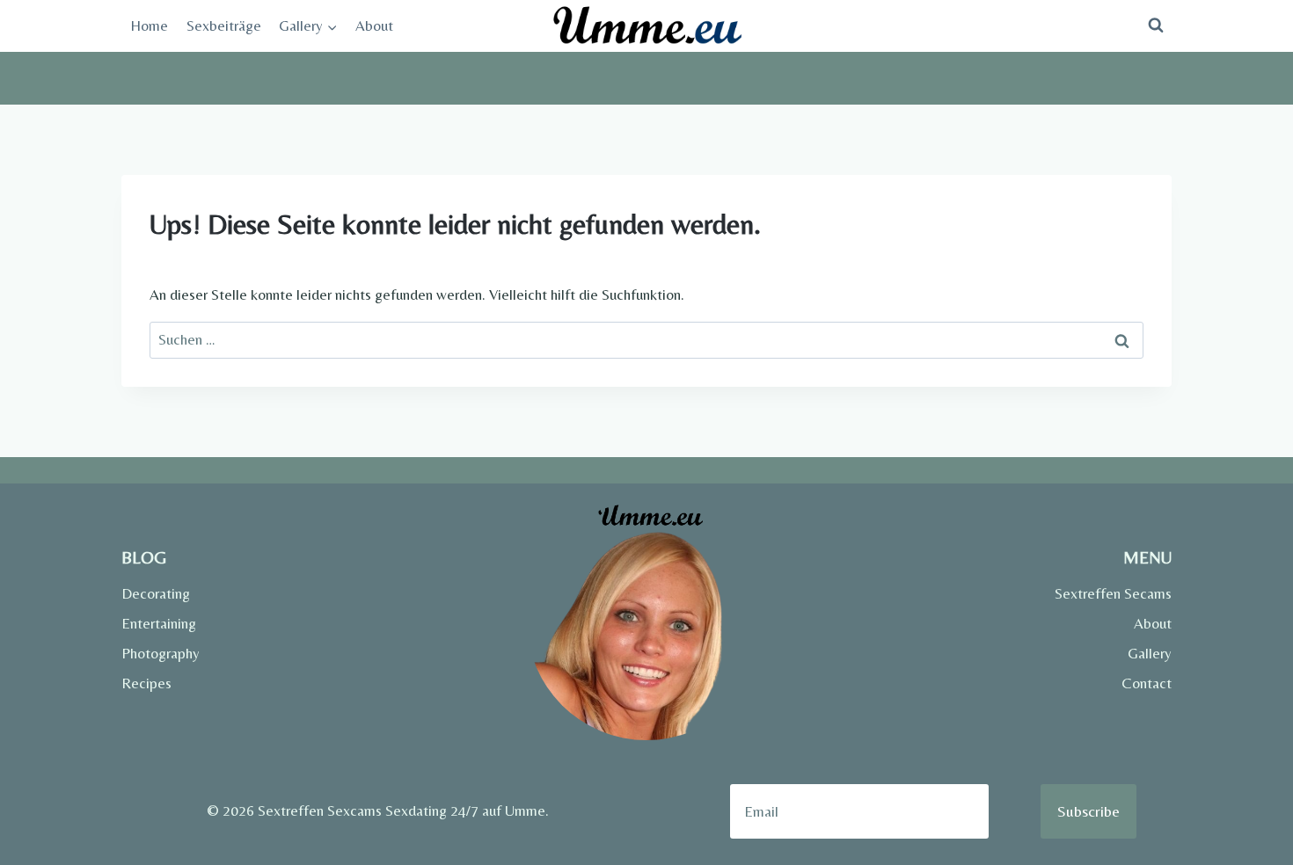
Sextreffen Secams (1113, 593)
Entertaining (158, 623)
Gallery (1150, 653)
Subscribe (1088, 811)
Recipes (146, 683)
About (374, 25)
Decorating (155, 593)
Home (149, 25)
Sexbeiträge (223, 25)
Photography (160, 653)
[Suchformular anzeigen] (1156, 25)
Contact (1146, 683)
